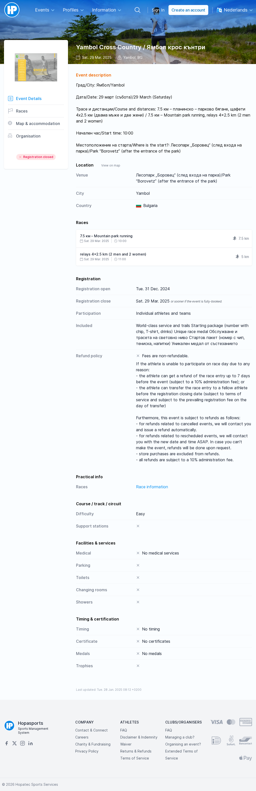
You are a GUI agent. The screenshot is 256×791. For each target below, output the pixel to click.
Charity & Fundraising (92, 744)
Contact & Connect (91, 730)
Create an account (188, 10)
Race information (152, 486)
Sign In (158, 10)
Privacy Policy (86, 751)
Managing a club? (179, 737)
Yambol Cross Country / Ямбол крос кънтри (140, 47)
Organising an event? (183, 744)
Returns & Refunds (136, 751)
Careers (81, 737)
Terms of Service (134, 758)
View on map (110, 165)
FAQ (123, 730)
